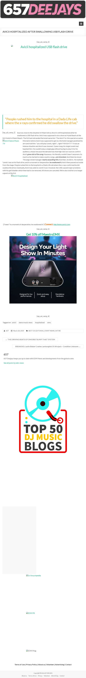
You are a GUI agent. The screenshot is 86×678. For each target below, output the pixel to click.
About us (41, 664)
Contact (68, 664)
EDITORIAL (39, 331)
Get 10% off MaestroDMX (43, 234)
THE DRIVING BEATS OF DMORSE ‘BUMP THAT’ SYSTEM (30, 339)
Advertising (59, 664)
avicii (14, 322)
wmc (49, 322)
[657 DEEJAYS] (43, 1)
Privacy (40, 676)
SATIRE (58, 331)
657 (7, 331)
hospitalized (40, 322)
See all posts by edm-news (14, 363)
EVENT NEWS (50, 331)
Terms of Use (20, 664)
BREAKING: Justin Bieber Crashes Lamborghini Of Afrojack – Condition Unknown (48, 346)
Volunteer (50, 664)
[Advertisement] (19, 540)
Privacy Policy (31, 664)
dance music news (25, 322)
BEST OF (32, 331)
